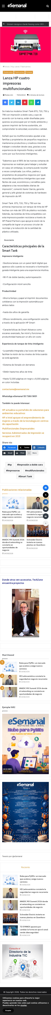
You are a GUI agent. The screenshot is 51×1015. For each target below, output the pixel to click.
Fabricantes (26, 66)
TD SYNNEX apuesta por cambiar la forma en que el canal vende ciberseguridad (34, 929)
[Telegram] (38, 102)
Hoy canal (15, 66)
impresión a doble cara (30, 464)
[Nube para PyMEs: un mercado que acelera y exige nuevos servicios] (13, 503)
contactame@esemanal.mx (15, 389)
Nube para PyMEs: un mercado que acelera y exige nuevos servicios (12, 514)
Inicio (6, 66)
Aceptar (8, 1010)
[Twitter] (11, 102)
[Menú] (3, 7)
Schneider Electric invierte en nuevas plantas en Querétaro (36, 542)
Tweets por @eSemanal (12, 856)
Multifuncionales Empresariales (18, 428)
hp (10, 464)
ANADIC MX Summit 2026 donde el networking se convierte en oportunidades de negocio (33, 691)
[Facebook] (5, 102)
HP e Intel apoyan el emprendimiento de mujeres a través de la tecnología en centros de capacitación (25, 421)
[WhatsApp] (31, 102)
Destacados (8, 72)
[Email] (46, 509)
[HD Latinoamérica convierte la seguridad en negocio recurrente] (38, 503)
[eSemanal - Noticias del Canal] (18, 6)
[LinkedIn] (18, 102)
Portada (29, 72)
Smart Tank (26, 476)
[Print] (46, 516)
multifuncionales (35, 470)
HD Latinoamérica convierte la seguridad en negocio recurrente (37, 514)
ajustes (23, 1005)
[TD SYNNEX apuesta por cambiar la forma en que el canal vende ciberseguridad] (10, 930)
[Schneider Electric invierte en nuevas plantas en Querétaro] (38, 531)
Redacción (9, 95)
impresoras (13, 470)
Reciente (25, 867)
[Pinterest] (24, 102)
